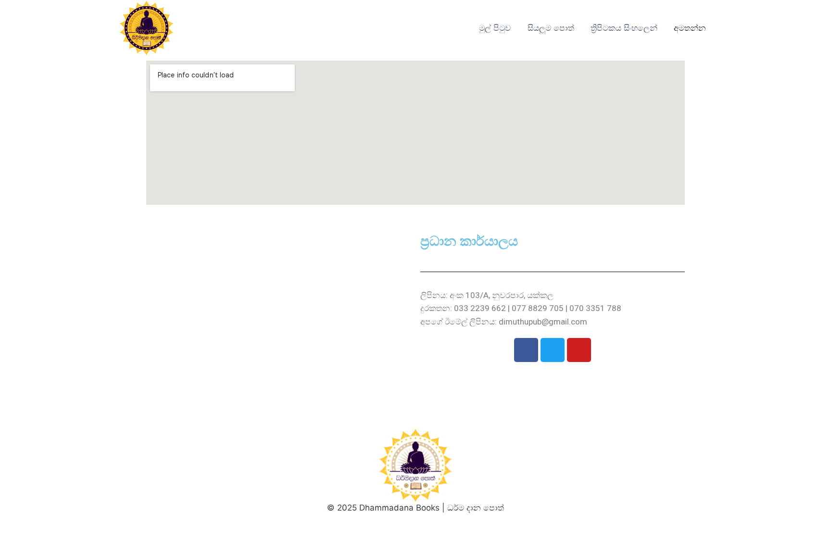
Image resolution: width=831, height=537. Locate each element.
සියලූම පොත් (551, 28)
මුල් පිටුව (495, 28)
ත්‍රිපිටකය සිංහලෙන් (624, 28)
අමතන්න (690, 28)
